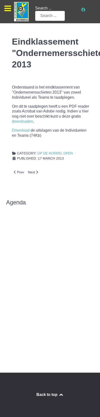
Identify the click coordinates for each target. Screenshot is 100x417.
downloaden (22, 121)
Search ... (43, 8)
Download (21, 130)
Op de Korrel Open (55, 153)
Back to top (47, 395)
